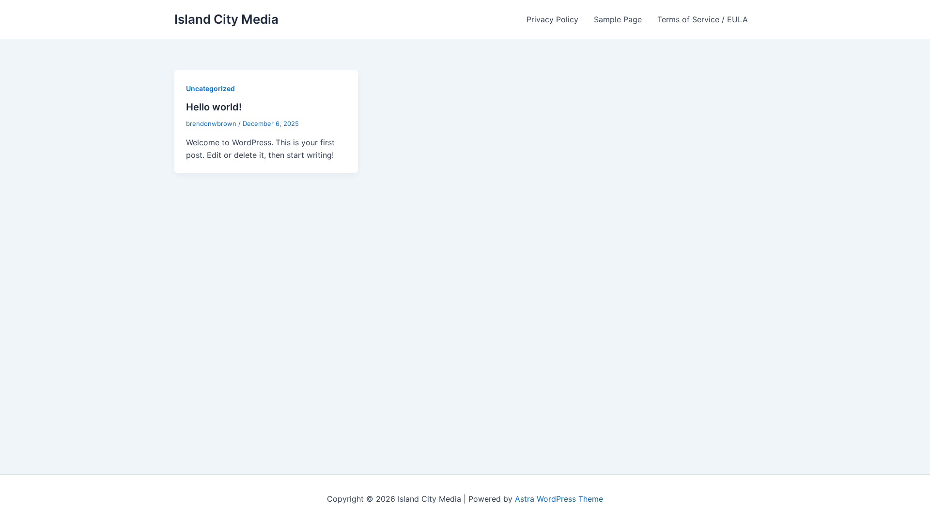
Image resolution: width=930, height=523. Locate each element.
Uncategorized (210, 88)
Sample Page (618, 19)
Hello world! (214, 107)
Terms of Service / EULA (702, 19)
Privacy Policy (552, 19)
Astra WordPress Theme (559, 499)
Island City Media (226, 19)
